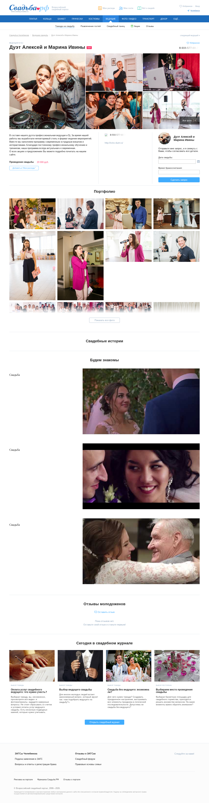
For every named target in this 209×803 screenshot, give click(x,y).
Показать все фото (105, 320)
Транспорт (148, 19)
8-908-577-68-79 (189, 47)
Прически (77, 19)
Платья (33, 19)
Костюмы (94, 19)
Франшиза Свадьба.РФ (48, 779)
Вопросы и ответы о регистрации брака (35, 764)
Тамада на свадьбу (65, 26)
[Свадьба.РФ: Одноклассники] (170, 760)
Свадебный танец (116, 26)
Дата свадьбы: (165, 157)
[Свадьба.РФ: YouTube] (177, 760)
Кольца (47, 19)
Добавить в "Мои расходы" (24, 168)
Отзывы (150, 26)
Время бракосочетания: (170, 168)
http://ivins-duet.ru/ (114, 142)
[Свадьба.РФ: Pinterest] (191, 760)
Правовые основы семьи (88, 764)
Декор (163, 19)
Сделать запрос (179, 179)
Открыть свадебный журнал (104, 722)
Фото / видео (129, 19)
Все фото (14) (190, 120)
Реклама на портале (23, 779)
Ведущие (111, 19)
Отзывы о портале (71, 779)
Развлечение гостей (91, 26)
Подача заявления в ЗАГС (29, 759)
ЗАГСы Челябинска (26, 753)
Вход (197, 6)
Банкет (62, 19)
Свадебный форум (85, 759)
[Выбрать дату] (198, 161)
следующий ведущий (189, 35)
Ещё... (177, 19)
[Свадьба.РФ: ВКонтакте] (162, 760)
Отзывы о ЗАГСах (85, 753)
